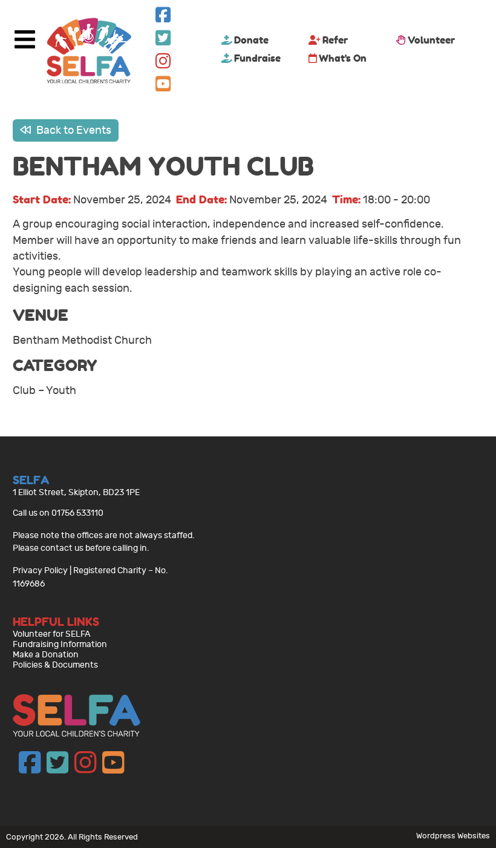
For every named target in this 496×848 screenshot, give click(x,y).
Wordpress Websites (453, 835)
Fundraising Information (60, 644)
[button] (163, 18)
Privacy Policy (40, 570)
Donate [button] (251, 40)
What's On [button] (343, 58)
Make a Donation (46, 654)
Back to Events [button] (72, 130)
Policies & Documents (55, 665)
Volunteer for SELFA (52, 634)
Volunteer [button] (431, 40)
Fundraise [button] (257, 58)
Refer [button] (335, 40)
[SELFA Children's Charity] (89, 52)
